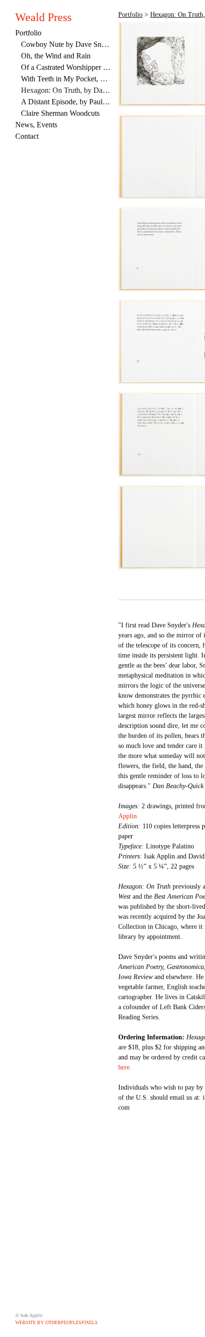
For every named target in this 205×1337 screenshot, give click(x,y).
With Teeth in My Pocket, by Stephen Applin (66, 79)
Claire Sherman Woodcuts (60, 113)
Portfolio (28, 33)
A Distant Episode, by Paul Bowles (66, 102)
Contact (27, 136)
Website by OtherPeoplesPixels (56, 1322)
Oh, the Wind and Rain (56, 56)
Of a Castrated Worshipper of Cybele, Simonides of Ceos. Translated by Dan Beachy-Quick (66, 67)
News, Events (36, 125)
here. (125, 1067)
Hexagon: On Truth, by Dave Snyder (66, 90)
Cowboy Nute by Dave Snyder (66, 44)
